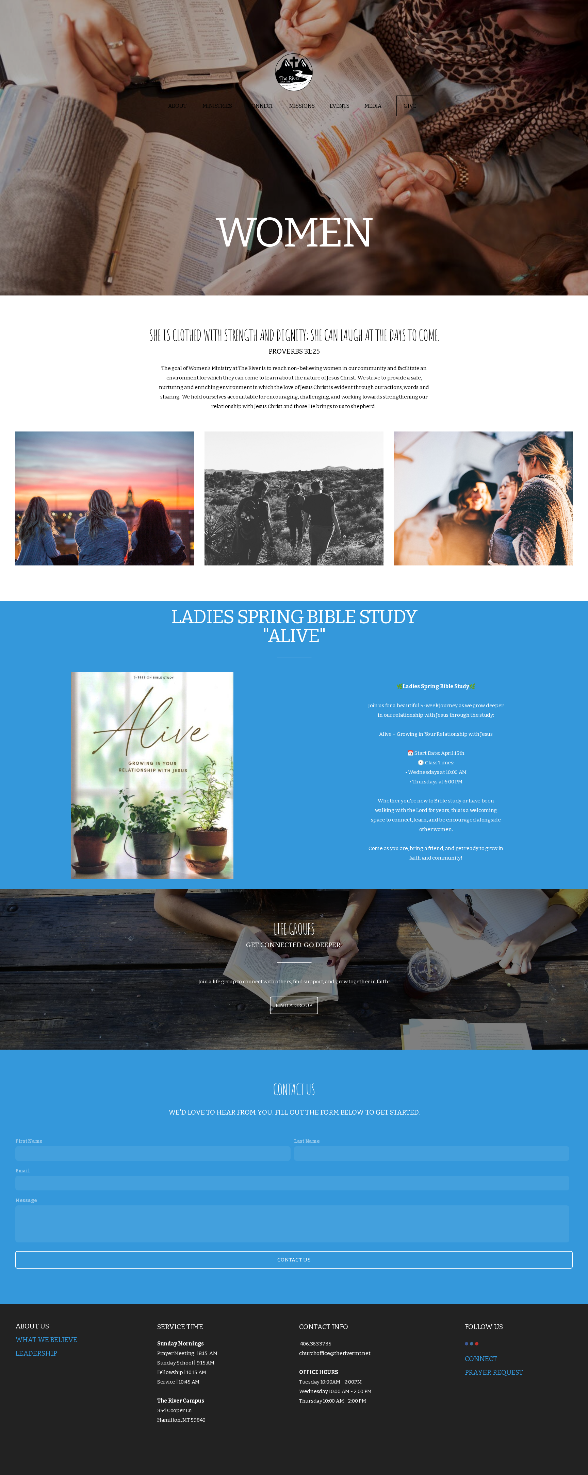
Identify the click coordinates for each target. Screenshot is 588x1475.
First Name (29, 1141)
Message (26, 1200)
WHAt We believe (46, 1340)
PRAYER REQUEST (494, 1372)
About (177, 106)
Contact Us (294, 1260)
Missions (302, 106)
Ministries (217, 106)
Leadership (36, 1353)
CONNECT (482, 1359)
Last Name (307, 1141)
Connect (261, 106)
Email (22, 1171)
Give (410, 106)
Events (339, 106)
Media (372, 106)
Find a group (294, 1005)
